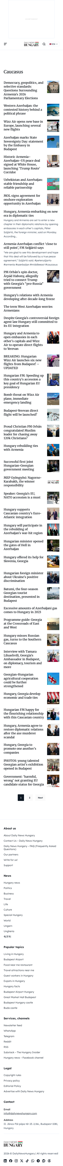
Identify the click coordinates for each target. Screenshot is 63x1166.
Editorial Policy (12, 1085)
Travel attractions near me (19, 970)
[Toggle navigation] (5, 44)
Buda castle (10, 1007)
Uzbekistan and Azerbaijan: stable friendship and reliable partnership (23, 183)
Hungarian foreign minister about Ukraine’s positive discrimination (23, 577)
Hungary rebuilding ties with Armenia (21, 447)
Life (6, 904)
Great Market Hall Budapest (20, 997)
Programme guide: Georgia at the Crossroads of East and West (23, 623)
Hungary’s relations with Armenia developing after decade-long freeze (29, 297)
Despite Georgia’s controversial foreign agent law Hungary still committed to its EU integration (31, 322)
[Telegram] (38, 1160)
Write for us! (11, 859)
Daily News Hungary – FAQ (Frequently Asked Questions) (30, 848)
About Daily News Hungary (19, 835)
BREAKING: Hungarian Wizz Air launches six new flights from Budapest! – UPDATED (22, 362)
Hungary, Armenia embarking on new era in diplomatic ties (31, 213)
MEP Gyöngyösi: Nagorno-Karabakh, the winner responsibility (23, 481)
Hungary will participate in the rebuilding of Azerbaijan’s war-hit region (23, 529)
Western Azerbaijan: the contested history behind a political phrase (23, 109)
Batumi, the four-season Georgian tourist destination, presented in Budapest (22, 595)
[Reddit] (43, 1160)
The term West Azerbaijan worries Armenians (28, 308)
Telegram (9, 1036)
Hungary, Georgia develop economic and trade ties (22, 695)
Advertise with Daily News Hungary (24, 1091)
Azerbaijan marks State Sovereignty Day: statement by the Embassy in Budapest (23, 143)
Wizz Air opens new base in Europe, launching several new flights (23, 125)
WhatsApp (10, 1030)
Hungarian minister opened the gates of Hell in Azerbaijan (23, 545)
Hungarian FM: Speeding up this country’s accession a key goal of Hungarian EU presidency (24, 381)
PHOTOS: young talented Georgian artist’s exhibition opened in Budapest (23, 764)
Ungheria (9, 931)
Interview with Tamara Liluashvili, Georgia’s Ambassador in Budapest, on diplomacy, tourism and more (23, 659)
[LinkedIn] (5, 1160)
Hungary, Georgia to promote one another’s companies (20, 748)
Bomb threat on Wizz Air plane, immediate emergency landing (21, 398)
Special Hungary (13, 914)
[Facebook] (10, 1160)
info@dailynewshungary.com (20, 1113)
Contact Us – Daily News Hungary (23, 840)
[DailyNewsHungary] (31, 44)
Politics (8, 888)
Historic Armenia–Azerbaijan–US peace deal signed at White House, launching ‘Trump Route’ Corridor (22, 164)
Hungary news (12, 882)
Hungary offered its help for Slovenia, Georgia (24, 559)
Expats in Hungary (14, 980)
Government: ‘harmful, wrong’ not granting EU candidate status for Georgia (24, 780)
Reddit (7, 1041)
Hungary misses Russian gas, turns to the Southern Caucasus (22, 639)
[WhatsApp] (32, 1160)
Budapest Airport (14, 959)
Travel (7, 898)
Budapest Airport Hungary (19, 991)
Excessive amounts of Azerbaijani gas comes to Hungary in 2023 (30, 610)
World (7, 920)
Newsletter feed (13, 1025)
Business (9, 893)
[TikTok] (27, 1160)
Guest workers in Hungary (18, 975)
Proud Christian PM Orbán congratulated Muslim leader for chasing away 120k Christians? (23, 432)
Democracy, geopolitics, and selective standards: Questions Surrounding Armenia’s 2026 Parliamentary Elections (23, 90)
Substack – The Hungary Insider (22, 1052)
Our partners (11, 854)
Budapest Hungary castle (18, 1002)
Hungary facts (12, 986)
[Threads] (49, 1160)
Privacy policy (12, 1080)
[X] (21, 1160)
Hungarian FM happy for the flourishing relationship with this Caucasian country (24, 713)
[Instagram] (16, 1160)
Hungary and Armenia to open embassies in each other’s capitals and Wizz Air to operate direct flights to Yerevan (23, 341)
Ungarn (8, 925)
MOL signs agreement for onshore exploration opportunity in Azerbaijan (22, 199)
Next (40, 797)
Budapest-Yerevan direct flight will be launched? (21, 412)
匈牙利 (7, 936)
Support (8, 865)
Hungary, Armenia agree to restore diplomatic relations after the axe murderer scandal (23, 731)
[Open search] (44, 44)
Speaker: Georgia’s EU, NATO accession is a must (22, 495)
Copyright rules (12, 1075)
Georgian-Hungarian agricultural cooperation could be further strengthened (21, 680)
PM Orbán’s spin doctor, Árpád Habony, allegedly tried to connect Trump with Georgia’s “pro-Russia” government (23, 279)
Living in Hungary (14, 954)
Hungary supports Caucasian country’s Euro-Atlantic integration (22, 513)
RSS (6, 1046)
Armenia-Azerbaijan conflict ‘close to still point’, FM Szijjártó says (30, 246)
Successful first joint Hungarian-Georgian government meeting (19, 465)
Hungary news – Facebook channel (23, 1057)
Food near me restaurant (18, 964)
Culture (8, 909)
